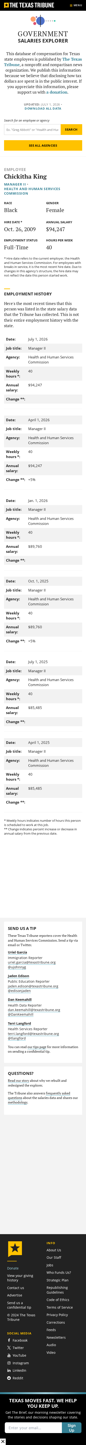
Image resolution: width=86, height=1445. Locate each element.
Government (43, 33)
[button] (43, 1418)
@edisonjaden (19, 990)
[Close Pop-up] (3, 1442)
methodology (17, 1102)
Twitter (18, 1348)
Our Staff (54, 1257)
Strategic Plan (58, 1280)
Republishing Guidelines (57, 1289)
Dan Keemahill (20, 999)
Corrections (56, 1322)
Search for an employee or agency (26, 120)
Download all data (43, 108)
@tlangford (17, 1038)
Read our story (18, 1080)
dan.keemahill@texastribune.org (34, 1010)
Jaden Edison (18, 976)
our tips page (36, 1047)
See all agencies (43, 145)
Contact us (15, 1287)
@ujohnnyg (17, 967)
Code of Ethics (58, 1299)
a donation (56, 92)
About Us (54, 1250)
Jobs (50, 1265)
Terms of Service (60, 1307)
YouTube (19, 1355)
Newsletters (56, 1337)
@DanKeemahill (20, 1014)
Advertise (14, 1295)
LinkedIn (19, 1370)
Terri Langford (19, 1023)
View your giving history (20, 1277)
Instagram (21, 1363)
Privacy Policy (57, 1314)
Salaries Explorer (43, 41)
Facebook (20, 1340)
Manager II (15, 184)
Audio (51, 1345)
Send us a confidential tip (19, 1305)
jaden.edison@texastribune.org (33, 986)
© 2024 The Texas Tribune (21, 1317)
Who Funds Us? (59, 1272)
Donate (13, 1268)
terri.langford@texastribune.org (33, 1033)
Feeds (51, 1330)
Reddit (18, 1378)
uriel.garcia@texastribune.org (32, 962)
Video (51, 1352)
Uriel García (17, 952)
